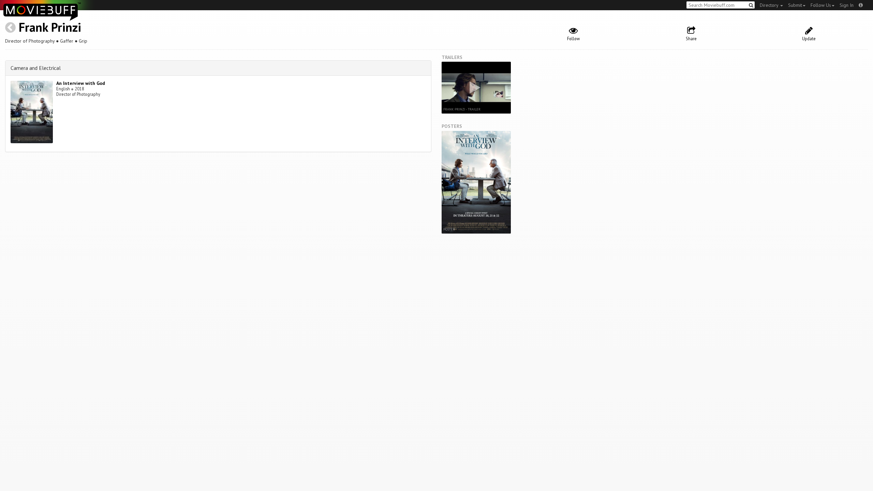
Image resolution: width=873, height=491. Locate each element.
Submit (795, 5)
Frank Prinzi (50, 27)
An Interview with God (80, 83)
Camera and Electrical (36, 67)
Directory (770, 5)
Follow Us (821, 5)
